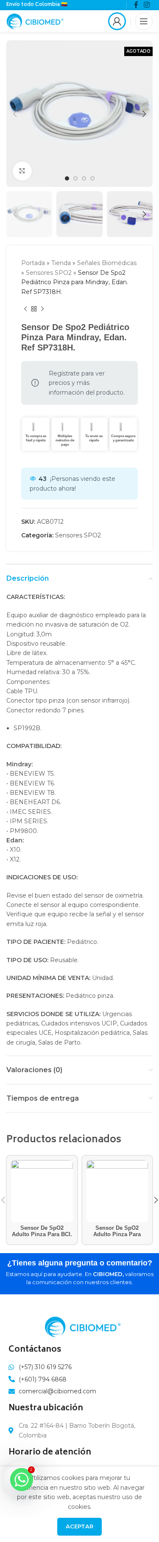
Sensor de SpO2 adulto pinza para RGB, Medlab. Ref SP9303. (117, 1237)
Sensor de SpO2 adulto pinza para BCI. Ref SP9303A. (42, 1234)
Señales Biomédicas (107, 263)
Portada (33, 263)
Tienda (61, 263)
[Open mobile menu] (144, 21)
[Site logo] (35, 20)
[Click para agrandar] (22, 171)
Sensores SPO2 (49, 273)
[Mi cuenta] (117, 21)
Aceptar (79, 1526)
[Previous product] (25, 309)
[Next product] (42, 309)
